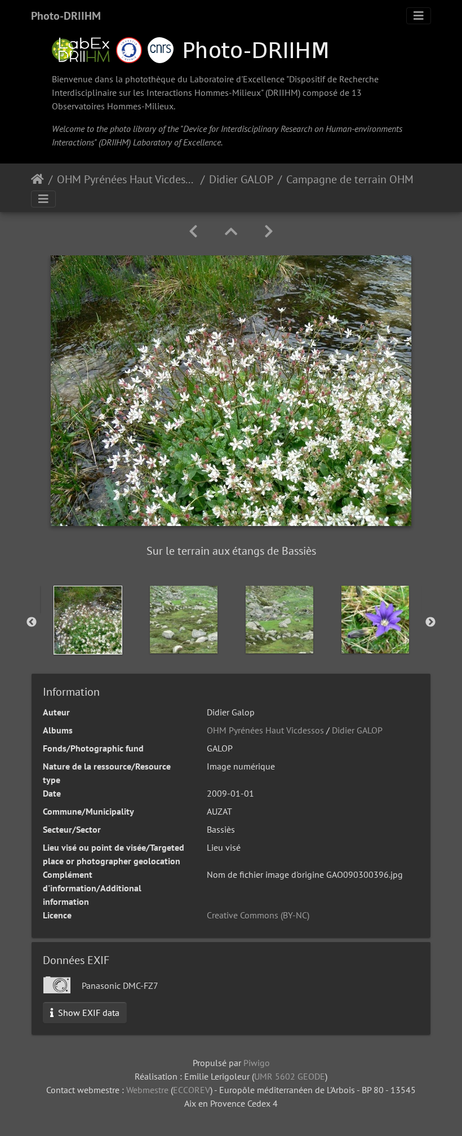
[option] (88, 620)
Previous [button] (31, 622)
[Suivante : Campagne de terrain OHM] (269, 231)
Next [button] (430, 622)
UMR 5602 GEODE (289, 1076)
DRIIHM (283, 92)
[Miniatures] (231, 231)
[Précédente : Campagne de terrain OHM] (193, 231)
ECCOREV (191, 1089)
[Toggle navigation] (418, 15)
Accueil (37, 179)
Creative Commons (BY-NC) (258, 915)
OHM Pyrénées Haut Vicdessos (126, 179)
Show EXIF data (87, 1012)
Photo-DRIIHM (66, 15)
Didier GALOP (241, 179)
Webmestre (147, 1089)
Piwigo (256, 1062)
